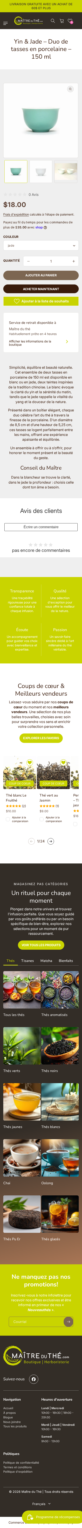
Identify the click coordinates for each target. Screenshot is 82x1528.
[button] (72, 708)
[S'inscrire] (68, 810)
